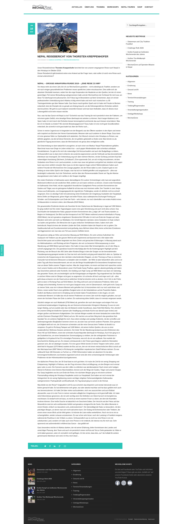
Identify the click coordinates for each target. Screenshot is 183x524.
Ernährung (131, 86)
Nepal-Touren (128, 7)
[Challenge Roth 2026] (31, 481)
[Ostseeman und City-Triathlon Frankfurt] (31, 472)
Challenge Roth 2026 (136, 48)
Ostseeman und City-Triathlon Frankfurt (138, 43)
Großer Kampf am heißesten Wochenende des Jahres (137, 53)
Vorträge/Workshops (135, 114)
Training (100, 7)
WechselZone (133, 118)
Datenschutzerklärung (140, 519)
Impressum (151, 519)
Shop (139, 7)
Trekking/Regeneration (71, 60)
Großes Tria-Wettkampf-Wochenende (135, 59)
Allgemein (131, 81)
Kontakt (149, 7)
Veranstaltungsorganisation (138, 110)
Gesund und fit (133, 90)
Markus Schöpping (55, 60)
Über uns (89, 7)
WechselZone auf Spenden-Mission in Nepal (140, 66)
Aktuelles (77, 7)
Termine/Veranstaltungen (137, 98)
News (130, 94)
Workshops (113, 7)
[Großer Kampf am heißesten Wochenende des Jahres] (31, 490)
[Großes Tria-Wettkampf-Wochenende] (31, 499)
